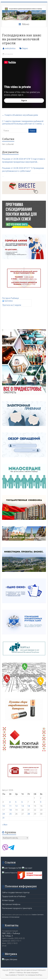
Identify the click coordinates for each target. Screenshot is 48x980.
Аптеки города (8, 900)
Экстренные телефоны (11, 904)
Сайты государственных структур (16, 892)
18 (10, 810)
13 (23, 806)
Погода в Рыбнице (10, 298)
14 (29, 806)
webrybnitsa (10, 48)
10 (3, 806)
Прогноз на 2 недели (11, 305)
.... (3, 176)
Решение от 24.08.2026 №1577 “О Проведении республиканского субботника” (23, 169)
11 (10, 806)
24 (3, 814)
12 (16, 806)
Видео (25, 48)
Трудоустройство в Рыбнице (13, 896)
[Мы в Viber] (5, 850)
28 (29, 814)
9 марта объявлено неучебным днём (20, 115)
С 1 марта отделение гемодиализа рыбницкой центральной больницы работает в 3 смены (23, 122)
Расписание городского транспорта (17, 908)
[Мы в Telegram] (11, 850)
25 (10, 814)
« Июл (4, 824)
